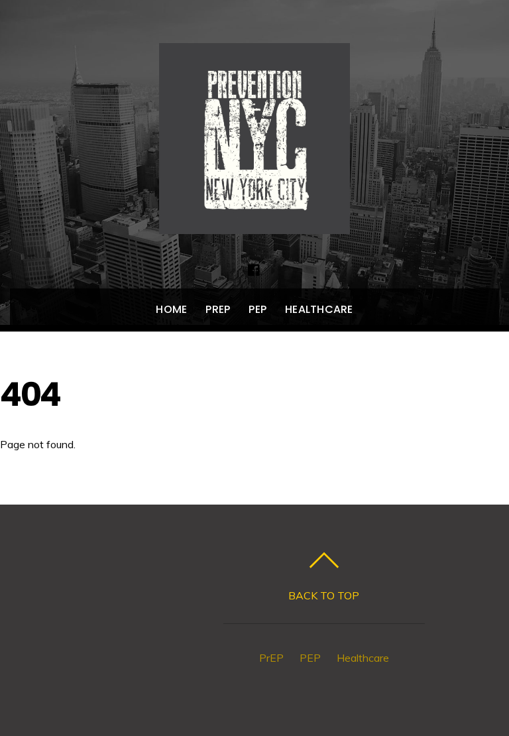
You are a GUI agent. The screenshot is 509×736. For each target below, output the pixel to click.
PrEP (217, 309)
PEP (257, 309)
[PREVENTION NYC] (254, 220)
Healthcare (319, 309)
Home (171, 309)
